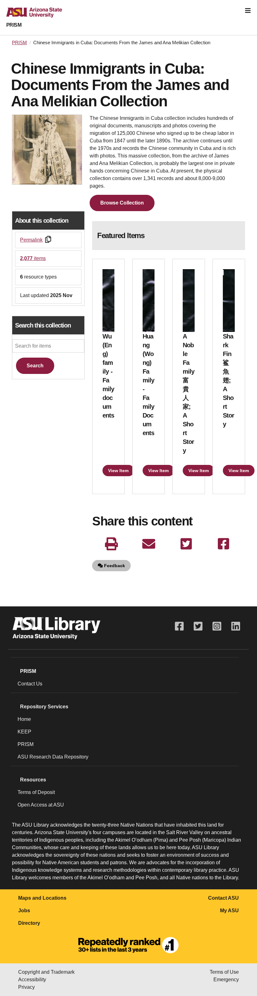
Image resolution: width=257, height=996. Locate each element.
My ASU (229, 910)
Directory (29, 923)
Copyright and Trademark (46, 972)
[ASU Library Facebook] (179, 626)
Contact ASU (223, 898)
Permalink (31, 239)
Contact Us (30, 683)
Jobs (24, 910)
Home (24, 719)
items (33, 258)
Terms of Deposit (36, 792)
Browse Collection (122, 202)
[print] (111, 544)
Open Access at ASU (41, 804)
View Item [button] (118, 470)
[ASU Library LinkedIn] (235, 626)
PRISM (13, 25)
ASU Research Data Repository (53, 756)
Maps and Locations (42, 898)
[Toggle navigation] (248, 11)
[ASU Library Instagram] (216, 626)
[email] (149, 544)
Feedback (114, 565)
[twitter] (186, 544)
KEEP (24, 731)
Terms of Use (224, 972)
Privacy (26, 987)
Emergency (226, 979)
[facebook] (223, 544)
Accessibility (32, 979)
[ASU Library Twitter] (198, 626)
